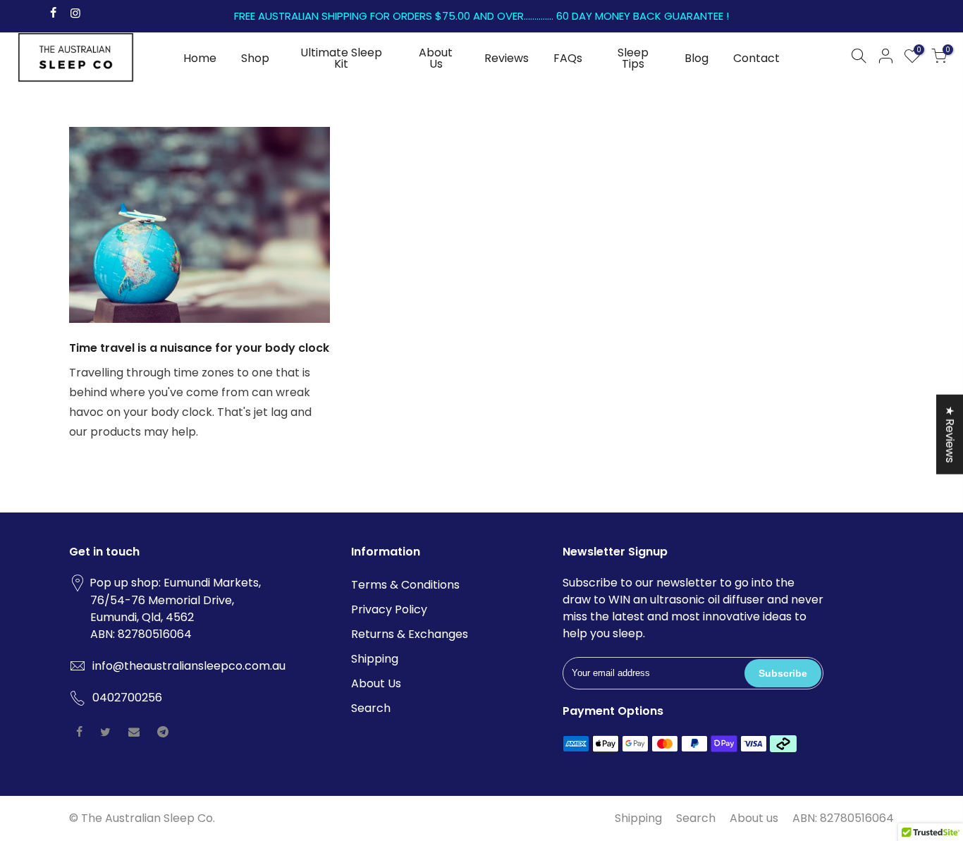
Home (199, 58)
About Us (436, 58)
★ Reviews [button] (950, 433)
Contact (756, 58)
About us (754, 818)
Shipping (374, 659)
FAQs (567, 58)
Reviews (506, 58)
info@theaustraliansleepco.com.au (189, 666)
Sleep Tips (633, 58)
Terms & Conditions (405, 585)
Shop (255, 58)
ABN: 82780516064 (843, 818)
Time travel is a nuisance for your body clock (199, 348)
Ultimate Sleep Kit (341, 58)
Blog (697, 58)
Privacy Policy (389, 609)
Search (371, 708)
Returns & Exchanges (409, 634)
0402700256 (127, 697)
